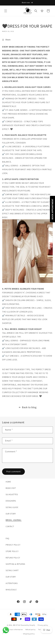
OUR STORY (11, 513)
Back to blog (29, 407)
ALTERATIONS (12, 583)
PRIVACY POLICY (13, 545)
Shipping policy (29, 634)
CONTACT (10, 526)
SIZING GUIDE (12, 507)
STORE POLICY (12, 551)
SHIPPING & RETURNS (15, 564)
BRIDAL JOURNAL (13, 520)
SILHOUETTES (12, 494)
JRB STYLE (16, 625)
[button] (6, 11)
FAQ (7, 538)
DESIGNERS (11, 501)
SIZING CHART (12, 570)
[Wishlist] (42, 11)
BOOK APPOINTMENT (52, 209)
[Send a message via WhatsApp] (5, 630)
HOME (8, 481)
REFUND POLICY (13, 557)
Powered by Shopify (28, 625)
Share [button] (8, 39)
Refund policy (31, 629)
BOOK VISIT (11, 488)
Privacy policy (43, 625)
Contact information (15, 629)
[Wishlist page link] (29, 10)
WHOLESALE (11, 589)
